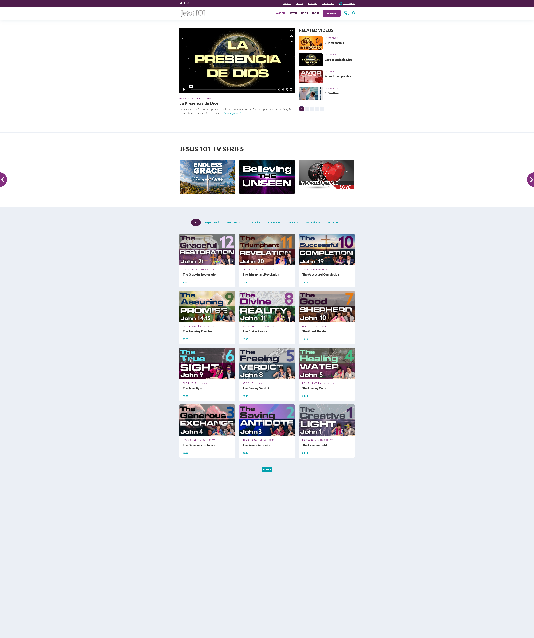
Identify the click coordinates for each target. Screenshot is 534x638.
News (299, 3)
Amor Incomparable (338, 76)
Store (315, 13)
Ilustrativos (331, 38)
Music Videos (313, 222)
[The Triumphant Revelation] (267, 250)
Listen (293, 13)
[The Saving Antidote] (267, 420)
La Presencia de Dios (338, 59)
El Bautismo (332, 93)
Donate (331, 13)
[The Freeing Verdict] (267, 363)
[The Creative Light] (327, 420)
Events (312, 3)
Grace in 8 (333, 222)
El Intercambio (334, 42)
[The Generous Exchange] (207, 420)
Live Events (274, 222)
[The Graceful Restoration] (207, 250)
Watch (280, 13)
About (287, 3)
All (195, 222)
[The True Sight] (207, 363)
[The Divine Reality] (267, 307)
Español (349, 3)
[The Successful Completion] (327, 250)
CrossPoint (254, 222)
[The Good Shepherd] (327, 307)
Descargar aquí (232, 113)
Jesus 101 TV (233, 222)
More (266, 469)
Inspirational (212, 222)
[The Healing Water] (327, 363)
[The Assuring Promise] (207, 307)
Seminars (293, 222)
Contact (328, 3)
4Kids (304, 13)
